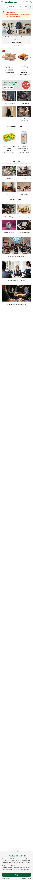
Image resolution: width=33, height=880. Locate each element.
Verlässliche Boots (24, 103)
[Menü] (2, 2)
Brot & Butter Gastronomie (16, 280)
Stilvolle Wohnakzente (8, 103)
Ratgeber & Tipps (8, 217)
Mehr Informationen (26, 878)
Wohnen (8, 194)
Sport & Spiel (24, 194)
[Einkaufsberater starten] (30, 7)
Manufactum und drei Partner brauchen (12, 858)
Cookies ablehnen (6, 878)
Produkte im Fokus (9, 232)
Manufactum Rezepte (24, 217)
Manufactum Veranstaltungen (16, 304)
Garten (9, 178)
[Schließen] (30, 82)
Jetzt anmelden (6, 81)
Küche (24, 178)
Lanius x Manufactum (9, 119)
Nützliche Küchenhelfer (24, 119)
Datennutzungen (23, 860)
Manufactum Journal (24, 232)
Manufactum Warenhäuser (16, 256)
